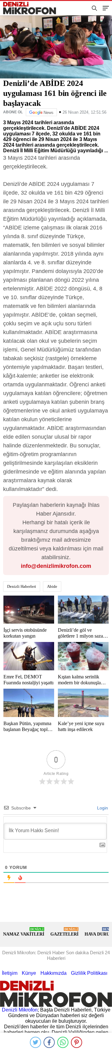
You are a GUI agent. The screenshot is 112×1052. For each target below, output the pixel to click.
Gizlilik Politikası (89, 973)
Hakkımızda (53, 973)
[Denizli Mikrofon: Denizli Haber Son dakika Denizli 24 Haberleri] (32, 8)
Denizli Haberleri (21, 586)
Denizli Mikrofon (20, 1009)
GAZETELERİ (64, 931)
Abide (52, 586)
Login (102, 807)
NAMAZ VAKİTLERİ (23, 931)
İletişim (9, 973)
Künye (29, 973)
